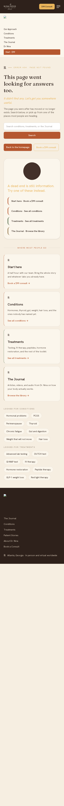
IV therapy (30, 461)
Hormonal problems (16, 415)
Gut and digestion (37, 431)
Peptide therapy (43, 469)
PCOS (36, 415)
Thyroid (33, 423)
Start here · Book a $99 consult (27, 201)
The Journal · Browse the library (27, 231)
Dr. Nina (7, 46)
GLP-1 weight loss (15, 477)
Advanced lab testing (16, 453)
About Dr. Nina (11, 541)
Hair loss (43, 439)
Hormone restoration (17, 469)
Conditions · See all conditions (26, 211)
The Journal (9, 42)
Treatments (9, 37)
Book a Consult (11, 546)
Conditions (9, 33)
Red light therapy (39, 477)
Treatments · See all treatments (27, 221)
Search (32, 135)
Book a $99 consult (46, 147)
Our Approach (10, 29)
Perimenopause (14, 423)
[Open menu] (58, 6)
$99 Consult (46, 6)
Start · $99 (10, 52)
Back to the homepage (17, 147)
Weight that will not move (19, 439)
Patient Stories (11, 535)
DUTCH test (40, 453)
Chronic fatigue (14, 431)
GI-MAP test (12, 461)
